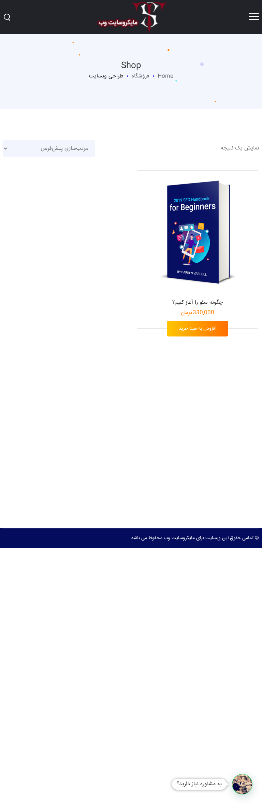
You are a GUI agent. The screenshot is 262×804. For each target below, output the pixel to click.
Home (165, 76)
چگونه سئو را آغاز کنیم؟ (197, 302)
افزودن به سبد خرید (197, 328)
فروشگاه (140, 76)
